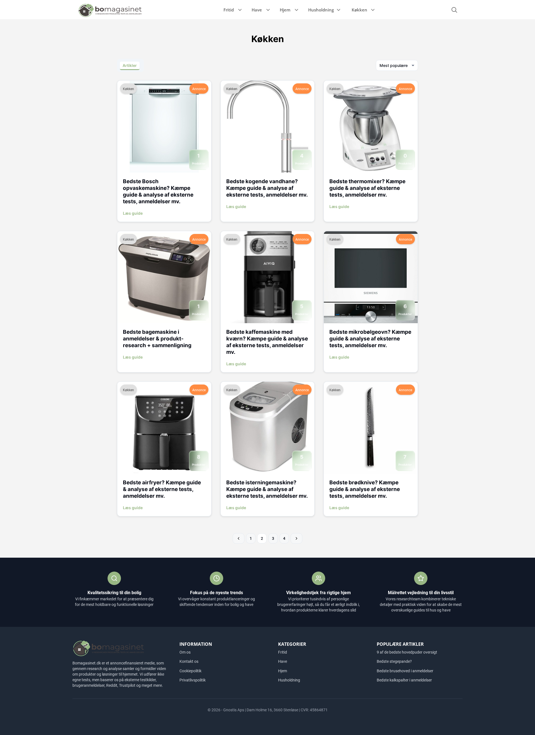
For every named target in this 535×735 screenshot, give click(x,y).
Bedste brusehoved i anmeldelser (405, 671)
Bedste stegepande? (394, 661)
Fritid (228, 10)
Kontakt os (188, 661)
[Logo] (110, 10)
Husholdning (321, 10)
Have (257, 10)
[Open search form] (454, 10)
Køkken (359, 10)
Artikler (130, 65)
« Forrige (238, 538)
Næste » (296, 538)
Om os (185, 652)
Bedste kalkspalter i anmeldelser (404, 680)
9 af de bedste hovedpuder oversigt (407, 652)
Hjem (285, 10)
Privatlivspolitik (192, 680)
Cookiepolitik (190, 671)
